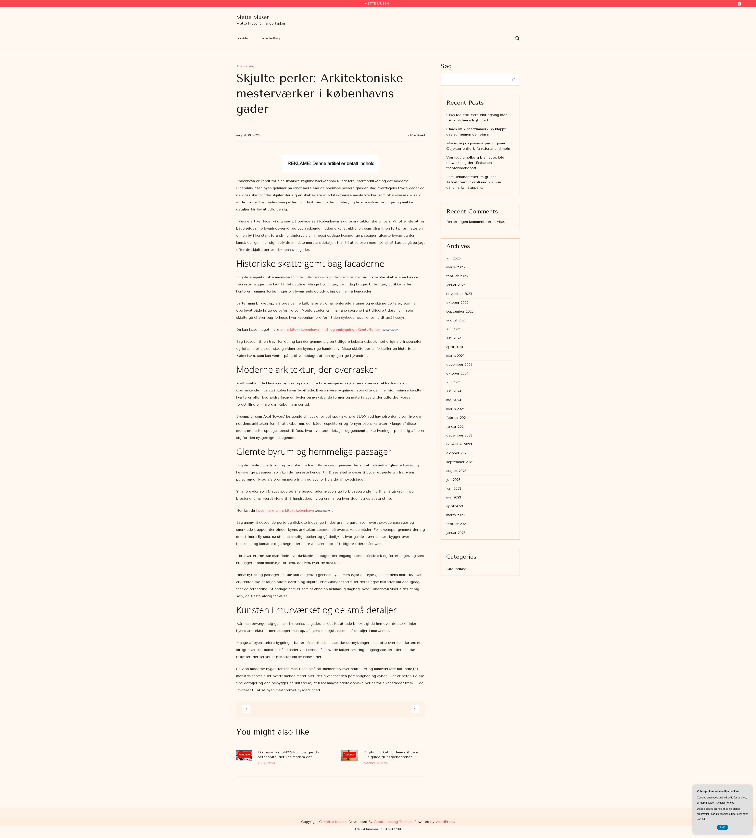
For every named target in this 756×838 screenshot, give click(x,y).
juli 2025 (453, 329)
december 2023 (459, 435)
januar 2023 (455, 533)
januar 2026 (456, 285)
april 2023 (454, 506)
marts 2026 (455, 267)
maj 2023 (453, 497)
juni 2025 (453, 338)
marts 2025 (455, 355)
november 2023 (459, 444)
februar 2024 (457, 417)
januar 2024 (455, 426)
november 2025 (459, 294)
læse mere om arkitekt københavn (285, 510)
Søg (446, 66)
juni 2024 (453, 391)
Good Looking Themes (393, 822)
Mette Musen (253, 17)
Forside (242, 38)
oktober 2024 (457, 373)
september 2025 (459, 311)
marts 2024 (455, 409)
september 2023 (459, 462)
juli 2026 (453, 258)
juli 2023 (453, 479)
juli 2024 (453, 382)
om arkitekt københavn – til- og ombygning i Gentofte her (330, 329)
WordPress (444, 822)
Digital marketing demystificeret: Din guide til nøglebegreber (392, 754)
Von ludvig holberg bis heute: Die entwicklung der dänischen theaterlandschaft (475, 162)
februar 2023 (457, 524)
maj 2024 (453, 400)
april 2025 (454, 347)
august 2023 (456, 471)
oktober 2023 (457, 453)
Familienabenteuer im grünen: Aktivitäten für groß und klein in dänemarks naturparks (473, 182)
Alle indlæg (271, 38)
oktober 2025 (457, 302)
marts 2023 (455, 515)
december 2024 (459, 364)
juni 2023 (453, 488)
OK (722, 827)
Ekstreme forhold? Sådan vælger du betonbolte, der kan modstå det (288, 754)
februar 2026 (457, 276)
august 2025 (456, 320)
